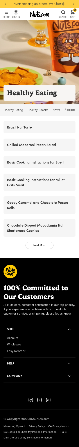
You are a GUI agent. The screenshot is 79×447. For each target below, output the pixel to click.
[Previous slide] (5, 4)
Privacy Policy (37, 426)
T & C (63, 432)
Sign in (16, 17)
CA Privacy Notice (58, 426)
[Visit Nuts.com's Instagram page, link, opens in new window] (39, 400)
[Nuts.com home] (39, 14)
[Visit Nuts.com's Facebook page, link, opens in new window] (30, 400)
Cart (72, 14)
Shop (6, 17)
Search (63, 17)
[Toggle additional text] (63, 4)
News (56, 110)
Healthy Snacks (37, 110)
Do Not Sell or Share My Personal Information (30, 432)
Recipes (70, 109)
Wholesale (14, 344)
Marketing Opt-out (14, 426)
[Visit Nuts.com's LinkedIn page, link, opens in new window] (48, 400)
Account (12, 338)
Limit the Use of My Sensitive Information (28, 437)
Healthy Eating (13, 110)
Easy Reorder (16, 351)
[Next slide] (73, 4)
